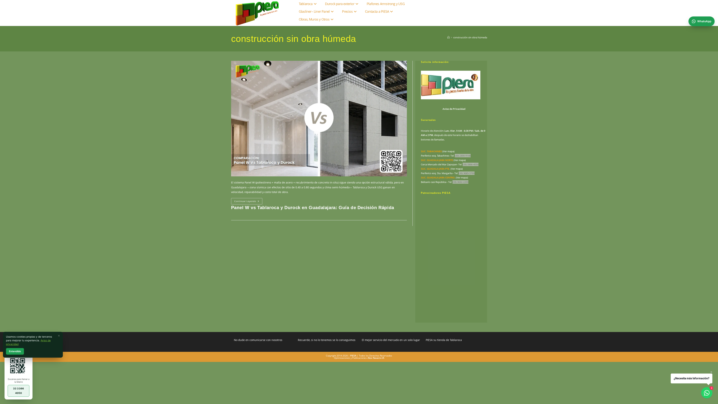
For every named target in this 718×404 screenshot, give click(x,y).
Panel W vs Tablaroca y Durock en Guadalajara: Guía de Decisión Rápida (312, 207)
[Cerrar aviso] (59, 336)
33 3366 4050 (18, 390)
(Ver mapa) (438, 151)
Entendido (15, 351)
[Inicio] (448, 37)
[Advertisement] (454, 258)
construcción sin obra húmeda (470, 37)
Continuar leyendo (248, 201)
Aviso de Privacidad (454, 109)
